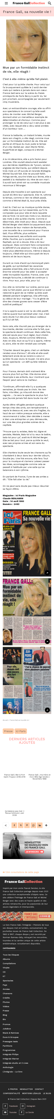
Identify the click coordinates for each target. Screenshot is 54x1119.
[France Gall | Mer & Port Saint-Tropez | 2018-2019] (14, 760)
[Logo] (29, 3)
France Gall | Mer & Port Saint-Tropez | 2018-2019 (14, 776)
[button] (49, 3)
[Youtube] (5, 1112)
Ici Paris (21, 731)
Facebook (13, 1106)
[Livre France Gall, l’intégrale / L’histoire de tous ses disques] (27, 916)
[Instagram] (22, 1106)
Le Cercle (30, 1112)
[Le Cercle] (21, 1112)
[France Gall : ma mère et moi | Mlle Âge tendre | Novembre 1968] (39, 760)
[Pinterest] (27, 825)
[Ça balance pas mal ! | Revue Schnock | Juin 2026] (14, 796)
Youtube (13, 1112)
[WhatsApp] (33, 825)
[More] (46, 825)
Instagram (31, 1106)
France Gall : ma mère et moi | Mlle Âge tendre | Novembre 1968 (40, 777)
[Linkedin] (40, 825)
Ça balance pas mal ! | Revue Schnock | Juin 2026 (14, 813)
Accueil (5, 720)
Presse (8, 731)
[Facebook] (14, 825)
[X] (20, 825)
